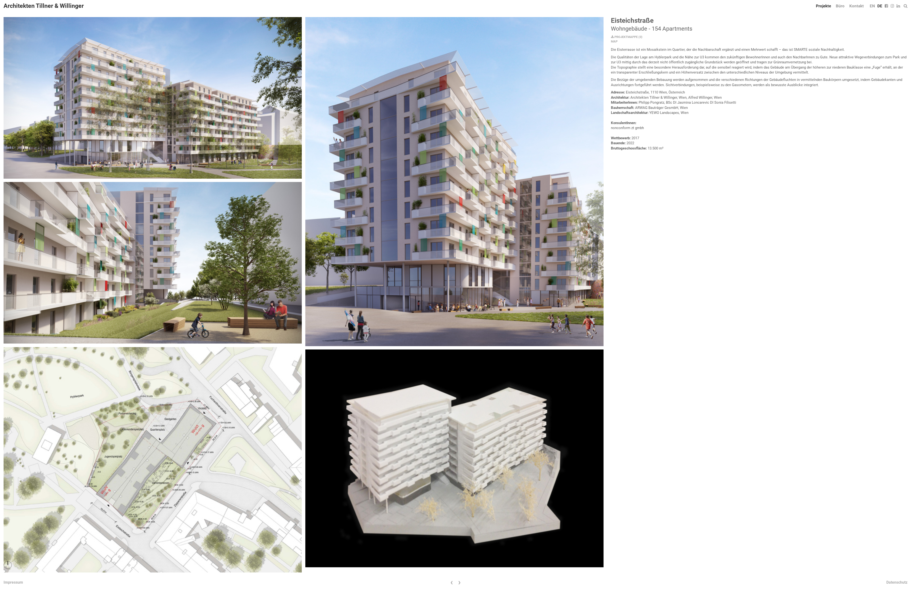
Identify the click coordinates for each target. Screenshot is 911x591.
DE (879, 6)
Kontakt (856, 6)
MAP (614, 41)
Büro (840, 6)
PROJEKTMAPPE (626, 37)
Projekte (823, 6)
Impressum (13, 582)
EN (872, 6)
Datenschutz (896, 582)
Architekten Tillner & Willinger (44, 5)
